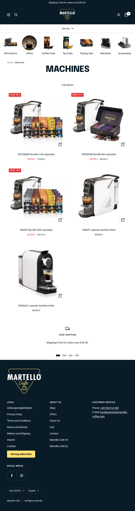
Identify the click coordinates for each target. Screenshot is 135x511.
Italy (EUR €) (15, 491)
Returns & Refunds (17, 427)
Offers (53, 414)
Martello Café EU (59, 446)
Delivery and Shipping (18, 433)
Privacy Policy (14, 414)
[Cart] (126, 14)
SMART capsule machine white (98, 229)
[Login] (118, 14)
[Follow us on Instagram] (21, 476)
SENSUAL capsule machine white (36, 305)
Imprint (11, 439)
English (32, 491)
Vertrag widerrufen (21, 454)
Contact (54, 433)
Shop (52, 408)
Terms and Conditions (19, 420)
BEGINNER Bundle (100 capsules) (36, 154)
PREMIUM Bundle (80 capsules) (99, 154)
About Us (55, 420)
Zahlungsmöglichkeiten (19, 408)
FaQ (52, 427)
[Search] (16, 14)
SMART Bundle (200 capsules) (36, 229)
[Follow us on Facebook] (12, 476)
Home (10, 62)
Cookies (11, 446)
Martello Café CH (59, 439)
